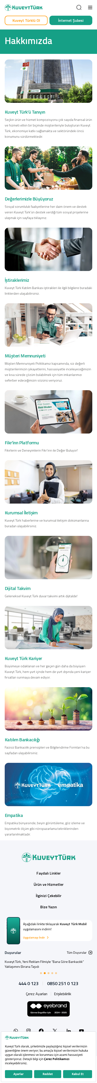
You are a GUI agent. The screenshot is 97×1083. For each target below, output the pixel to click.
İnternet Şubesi (71, 20)
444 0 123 (29, 983)
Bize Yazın (48, 907)
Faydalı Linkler (48, 873)
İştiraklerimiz (17, 280)
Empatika (14, 815)
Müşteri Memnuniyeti (25, 355)
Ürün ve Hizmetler (49, 884)
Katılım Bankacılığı (22, 739)
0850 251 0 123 (62, 983)
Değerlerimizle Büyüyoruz (29, 198)
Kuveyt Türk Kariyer (23, 658)
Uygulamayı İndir (34, 937)
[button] (90, 7)
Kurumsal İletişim (21, 512)
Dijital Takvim (18, 588)
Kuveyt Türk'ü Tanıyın (25, 111)
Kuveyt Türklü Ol (26, 20)
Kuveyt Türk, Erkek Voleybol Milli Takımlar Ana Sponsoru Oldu (47, 961)
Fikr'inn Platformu (22, 442)
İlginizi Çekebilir (48, 895)
